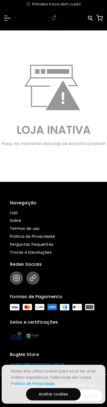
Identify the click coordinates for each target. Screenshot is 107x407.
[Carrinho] (99, 18)
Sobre (15, 220)
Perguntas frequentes (31, 244)
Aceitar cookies (53, 394)
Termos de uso (25, 228)
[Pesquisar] (91, 18)
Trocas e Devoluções (31, 252)
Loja (14, 212)
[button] (7, 18)
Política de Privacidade (32, 236)
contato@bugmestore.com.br (37, 363)
